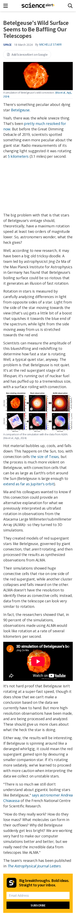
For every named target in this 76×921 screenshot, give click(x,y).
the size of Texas (45, 456)
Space (7, 45)
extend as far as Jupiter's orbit (28, 483)
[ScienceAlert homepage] (38, 5)
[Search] (70, 5)
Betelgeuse (20, 110)
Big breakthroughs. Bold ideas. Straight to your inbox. (44, 882)
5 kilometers (18, 156)
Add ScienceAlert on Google (30, 54)
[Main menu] (6, 5)
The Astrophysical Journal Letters (34, 866)
